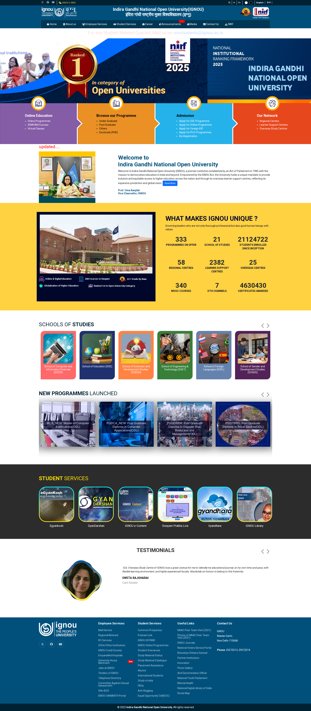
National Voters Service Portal (194, 648)
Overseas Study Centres (273, 128)
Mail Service (105, 630)
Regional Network (108, 635)
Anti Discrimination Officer (192, 673)
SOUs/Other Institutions (111, 645)
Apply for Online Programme (195, 124)
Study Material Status (150, 655)
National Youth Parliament (192, 678)
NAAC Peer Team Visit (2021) (194, 630)
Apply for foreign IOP (191, 128)
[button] (267, 326)
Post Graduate (107, 124)
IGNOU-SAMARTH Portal (112, 695)
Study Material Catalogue (152, 660)
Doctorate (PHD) (108, 132)
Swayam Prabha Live (175, 526)
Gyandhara (214, 526)
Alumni (142, 670)
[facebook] (48, 2)
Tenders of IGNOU (108, 673)
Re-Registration (188, 136)
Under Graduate (108, 121)
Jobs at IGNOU (106, 668)
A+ (239, 2)
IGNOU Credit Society (110, 650)
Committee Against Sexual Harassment (113, 684)
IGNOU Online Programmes (153, 645)
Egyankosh (56, 526)
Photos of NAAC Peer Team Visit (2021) (193, 636)
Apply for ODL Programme (194, 121)
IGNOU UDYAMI (146, 640)
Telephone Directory (109, 678)
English (259, 2)
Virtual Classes (36, 128)
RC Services (105, 640)
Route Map (183, 693)
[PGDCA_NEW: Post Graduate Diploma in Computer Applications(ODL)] (68, 408)
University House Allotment (107, 661)
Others (103, 128)
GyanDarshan (96, 526)
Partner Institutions (188, 658)
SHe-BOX (103, 690)
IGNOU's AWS (69, 2)
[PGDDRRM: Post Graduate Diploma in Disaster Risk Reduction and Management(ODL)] (126, 410)
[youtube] (53, 2)
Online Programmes (39, 121)
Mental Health (185, 683)
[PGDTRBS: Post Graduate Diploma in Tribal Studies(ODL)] (184, 406)
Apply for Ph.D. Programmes (195, 132)
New (182, 21)
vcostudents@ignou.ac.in (198, 32)
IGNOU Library (254, 526)
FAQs (141, 685)
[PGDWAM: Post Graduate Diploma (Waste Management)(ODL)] (243, 408)
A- (234, 2)
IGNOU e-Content (136, 526)
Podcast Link (145, 635)
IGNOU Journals (186, 643)
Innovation (183, 663)
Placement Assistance (150, 665)
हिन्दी (269, 2)
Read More (170, 183)
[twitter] (42, 2)
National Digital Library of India (194, 688)
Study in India (145, 680)
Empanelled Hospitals (110, 655)
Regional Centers (269, 121)
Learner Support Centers (274, 124)
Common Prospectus (150, 630)
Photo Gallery (185, 668)
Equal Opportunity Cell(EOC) (154, 695)
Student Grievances (149, 650)
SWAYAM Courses (38, 124)
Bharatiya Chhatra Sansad (192, 653)
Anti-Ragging (145, 690)
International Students (150, 675)
